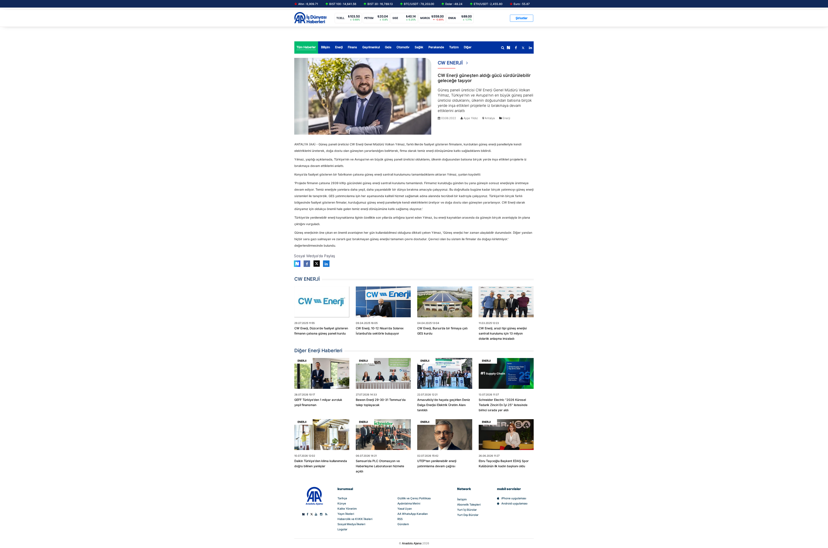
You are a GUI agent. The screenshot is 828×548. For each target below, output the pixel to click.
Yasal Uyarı (404, 508)
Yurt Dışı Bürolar (467, 515)
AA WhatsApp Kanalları (412, 513)
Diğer (468, 47)
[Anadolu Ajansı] (314, 495)
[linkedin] (530, 48)
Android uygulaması (514, 503)
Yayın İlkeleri (345, 513)
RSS (400, 519)
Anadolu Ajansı (412, 543)
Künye (341, 503)
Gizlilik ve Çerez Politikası (414, 498)
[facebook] (516, 48)
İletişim (462, 499)
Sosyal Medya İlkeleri (351, 524)
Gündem (403, 524)
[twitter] (523, 48)
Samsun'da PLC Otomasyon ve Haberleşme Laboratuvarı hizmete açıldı (380, 466)
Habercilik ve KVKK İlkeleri (354, 519)
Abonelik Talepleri (469, 504)
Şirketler (522, 18)
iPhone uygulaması (513, 498)
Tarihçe (342, 498)
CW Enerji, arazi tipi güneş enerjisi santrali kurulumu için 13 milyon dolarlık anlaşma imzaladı (503, 333)
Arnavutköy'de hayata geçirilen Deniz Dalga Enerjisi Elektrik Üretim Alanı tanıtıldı (443, 405)
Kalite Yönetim (347, 508)
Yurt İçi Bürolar (467, 509)
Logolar (342, 529)
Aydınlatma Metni (408, 503)
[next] (508, 48)
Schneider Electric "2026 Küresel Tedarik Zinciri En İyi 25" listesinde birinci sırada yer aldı (503, 405)
